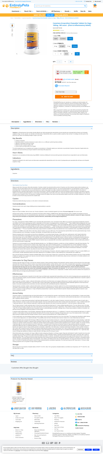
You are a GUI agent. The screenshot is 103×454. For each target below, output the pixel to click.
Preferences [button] (46, 450)
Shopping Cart (18, 421)
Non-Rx (83, 11)
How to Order (37, 416)
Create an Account (19, 417)
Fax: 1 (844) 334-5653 (82, 422)
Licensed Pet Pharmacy (83, 425)
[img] (56, 30)
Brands (67, 11)
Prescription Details (38, 417)
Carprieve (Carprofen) (26, 18)
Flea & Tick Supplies (58, 417)
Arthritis (56, 423)
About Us (17, 430)
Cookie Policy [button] (17, 450)
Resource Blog (37, 438)
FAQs (22, 430)
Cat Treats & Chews (58, 431)
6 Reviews (62, 30)
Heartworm (15, 11)
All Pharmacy (55, 11)
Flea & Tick (27, 11)
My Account (98, 1)
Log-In (16, 416)
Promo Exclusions (19, 437)
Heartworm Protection (59, 421)
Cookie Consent (79, 428)
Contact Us (88, 1)
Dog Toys (56, 425)
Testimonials (37, 421)
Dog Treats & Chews (59, 427)
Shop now (86, 72)
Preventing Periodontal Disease (41, 433)
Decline (88, 449)
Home (12, 18)
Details (76, 79)
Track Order (18, 419)
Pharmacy (56, 419)
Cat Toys (56, 429)
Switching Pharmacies (39, 423)
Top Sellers (56, 416)
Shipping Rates (18, 433)
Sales (90, 11)
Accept (96, 449)
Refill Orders (37, 419)
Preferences (80, 449)
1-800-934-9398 (78, 1)
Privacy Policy (18, 431)
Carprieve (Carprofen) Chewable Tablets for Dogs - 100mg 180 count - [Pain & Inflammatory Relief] (18, 399)
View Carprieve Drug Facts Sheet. (20, 185)
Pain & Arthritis (41, 11)
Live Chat (79, 414)
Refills (76, 11)
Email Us (79, 419)
